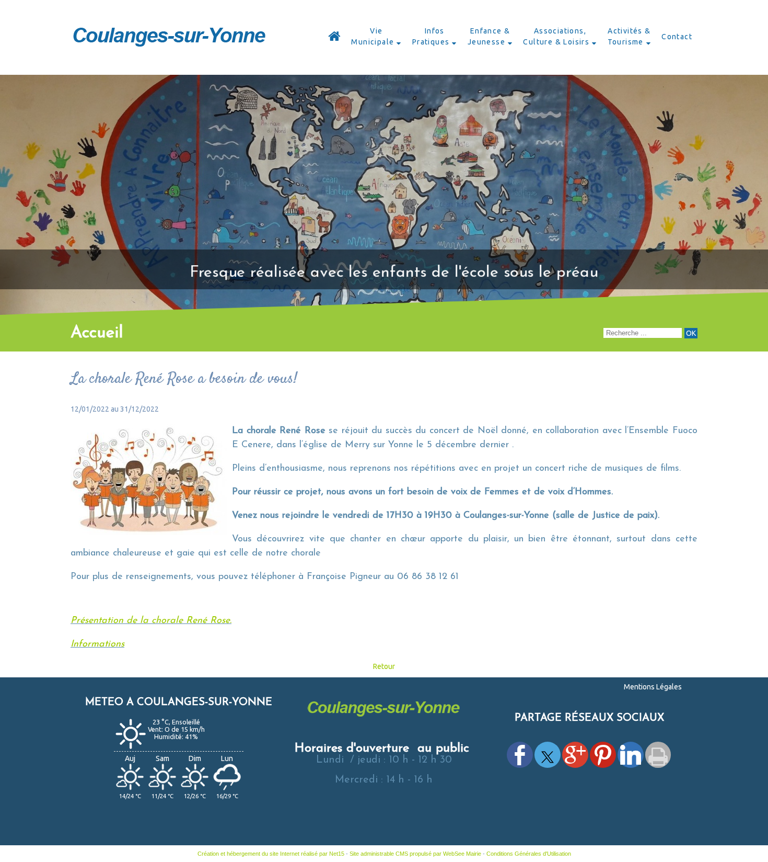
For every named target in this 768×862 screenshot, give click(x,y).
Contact (676, 36)
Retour (384, 666)
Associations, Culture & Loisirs (556, 36)
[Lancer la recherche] (690, 333)
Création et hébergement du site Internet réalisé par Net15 (270, 853)
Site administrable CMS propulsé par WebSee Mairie (415, 853)
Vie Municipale (372, 36)
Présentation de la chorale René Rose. (151, 621)
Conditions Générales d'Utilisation (528, 853)
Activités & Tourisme (629, 36)
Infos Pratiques (431, 36)
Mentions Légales (653, 687)
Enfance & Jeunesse (489, 36)
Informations (97, 644)
